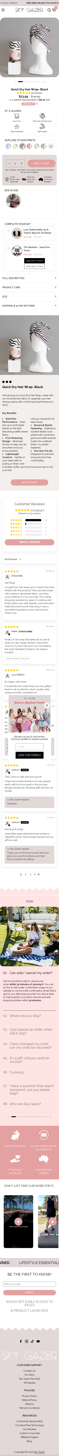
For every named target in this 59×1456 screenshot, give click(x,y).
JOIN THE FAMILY (29, 755)
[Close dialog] (47, 705)
